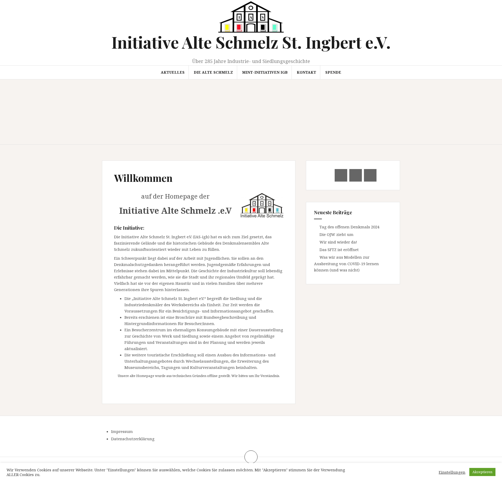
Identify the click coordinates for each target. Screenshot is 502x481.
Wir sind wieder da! (338, 242)
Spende (333, 72)
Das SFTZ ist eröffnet (339, 249)
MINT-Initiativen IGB (265, 72)
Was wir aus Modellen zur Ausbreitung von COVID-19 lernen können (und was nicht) (346, 263)
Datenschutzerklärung (133, 438)
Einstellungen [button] (452, 472)
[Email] (341, 175)
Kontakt (306, 72)
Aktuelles (173, 72)
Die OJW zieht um (336, 234)
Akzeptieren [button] (482, 472)
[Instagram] (370, 175)
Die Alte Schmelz (213, 72)
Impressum (122, 431)
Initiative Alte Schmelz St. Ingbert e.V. (251, 42)
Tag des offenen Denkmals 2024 (349, 226)
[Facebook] (355, 175)
